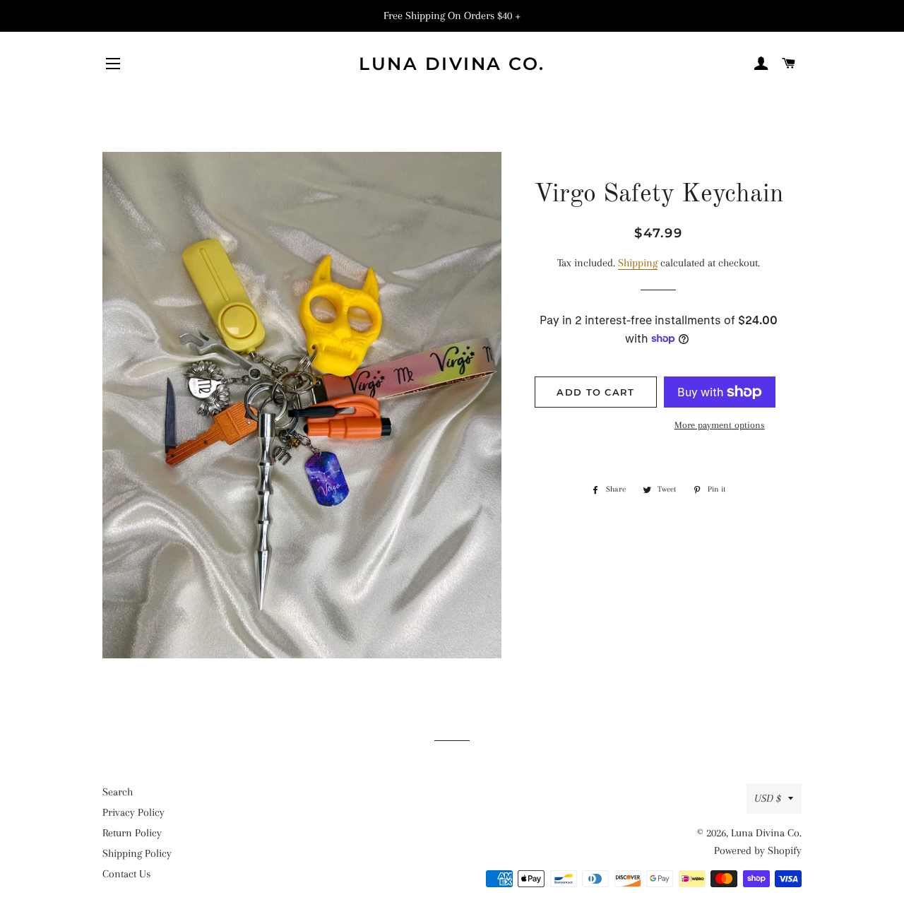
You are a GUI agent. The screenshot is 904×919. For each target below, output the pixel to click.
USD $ (767, 798)
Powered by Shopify (758, 850)
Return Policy (132, 832)
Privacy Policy (133, 812)
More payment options (719, 425)
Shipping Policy (137, 853)
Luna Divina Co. (452, 63)
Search (117, 791)
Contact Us (126, 873)
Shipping (638, 262)
